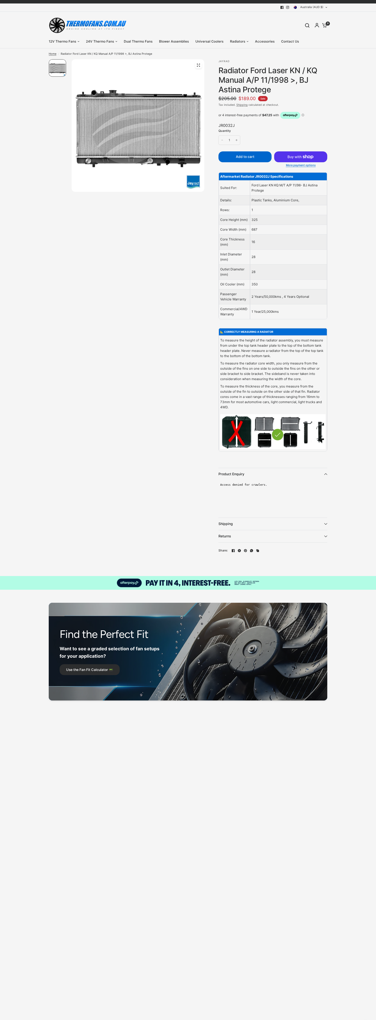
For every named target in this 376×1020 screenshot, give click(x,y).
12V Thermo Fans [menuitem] (62, 41)
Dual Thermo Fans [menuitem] (138, 41)
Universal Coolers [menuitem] (209, 41)
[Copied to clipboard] (257, 550)
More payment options (301, 165)
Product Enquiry (231, 474)
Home (52, 53)
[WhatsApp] (251, 550)
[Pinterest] (245, 550)
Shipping (242, 104)
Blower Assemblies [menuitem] (174, 41)
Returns (224, 536)
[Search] (307, 25)
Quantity (224, 130)
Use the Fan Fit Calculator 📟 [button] (89, 670)
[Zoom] (198, 65)
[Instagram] (287, 7)
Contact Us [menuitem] (290, 41)
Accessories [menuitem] (265, 41)
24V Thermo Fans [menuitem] (100, 41)
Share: (223, 550)
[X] (239, 550)
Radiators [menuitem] (237, 41)
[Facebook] (282, 7)
